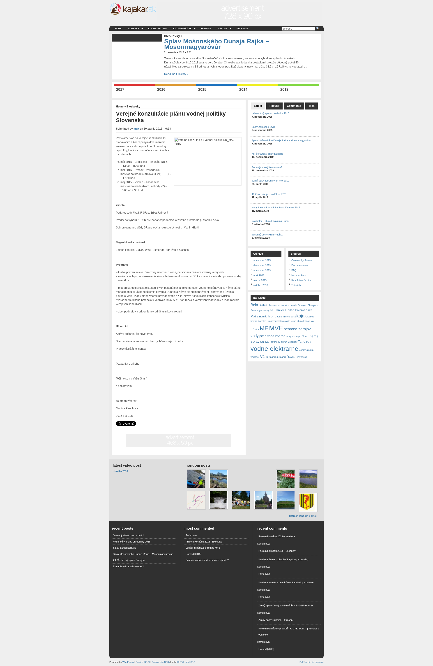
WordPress (128, 662)
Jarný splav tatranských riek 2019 (270, 180)
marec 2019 (260, 280)
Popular (274, 105)
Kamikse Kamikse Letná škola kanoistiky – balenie (285, 582)
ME (264, 328)
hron (271, 316)
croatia (293, 305)
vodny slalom (306, 350)
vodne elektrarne (274, 348)
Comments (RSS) (161, 662)
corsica (285, 305)
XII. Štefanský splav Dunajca (267, 153)
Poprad (280, 336)
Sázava (264, 341)
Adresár (133, 28)
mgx (136, 128)
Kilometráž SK (182, 28)
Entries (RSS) (143, 662)
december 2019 (262, 265)
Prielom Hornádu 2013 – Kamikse (276, 536)
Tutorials (296, 285)
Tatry (301, 341)
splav (255, 341)
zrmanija (271, 357)
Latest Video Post (127, 465)
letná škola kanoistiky (302, 321)
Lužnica (255, 329)
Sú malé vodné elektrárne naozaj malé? (207, 560)
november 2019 (262, 270)
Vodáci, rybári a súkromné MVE (203, 547)
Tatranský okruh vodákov (283, 341)
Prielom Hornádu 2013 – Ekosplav (277, 551)
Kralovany (272, 321)
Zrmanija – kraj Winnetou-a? (267, 167)
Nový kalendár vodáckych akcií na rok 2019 (276, 207)
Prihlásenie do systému (311, 662)
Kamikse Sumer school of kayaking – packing (283, 559)
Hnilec (280, 310)
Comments (294, 105)
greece (263, 310)
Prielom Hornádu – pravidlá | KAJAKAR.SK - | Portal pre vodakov (288, 631)
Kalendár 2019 (157, 28)
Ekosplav (313, 305)
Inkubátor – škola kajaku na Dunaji (270, 221)
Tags (312, 105)
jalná (293, 316)
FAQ (293, 270)
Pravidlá (242, 28)
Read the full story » (176, 74)
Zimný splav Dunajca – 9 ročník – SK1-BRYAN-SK (285, 605)
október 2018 (260, 285)
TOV (308, 341)
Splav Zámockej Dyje (263, 127)
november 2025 (262, 260)
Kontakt (206, 28)
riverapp (296, 336)
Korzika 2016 (120, 471)
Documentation (299, 265)
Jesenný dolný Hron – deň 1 (267, 234)
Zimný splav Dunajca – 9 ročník (275, 620)
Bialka (263, 305)
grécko (271, 310)
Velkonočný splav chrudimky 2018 (270, 113)
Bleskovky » (173, 36)
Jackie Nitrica (282, 316)
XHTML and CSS (186, 662)
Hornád (263, 316)
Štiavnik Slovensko (297, 357)
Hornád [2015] (193, 554)
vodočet (255, 357)
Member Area (298, 275)
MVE (276, 328)
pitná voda (266, 336)
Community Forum (301, 260)
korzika (262, 321)
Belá (254, 305)
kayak (254, 321)
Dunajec (302, 305)
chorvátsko (274, 305)
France (254, 310)
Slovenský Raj (310, 336)
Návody (223, 28)
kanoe (310, 316)
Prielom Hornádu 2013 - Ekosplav (204, 541)
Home (118, 28)
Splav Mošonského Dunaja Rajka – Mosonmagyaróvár (216, 44)
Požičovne (191, 535)
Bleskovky (133, 106)
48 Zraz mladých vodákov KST (269, 194)
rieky (288, 336)
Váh (263, 356)
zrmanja (281, 357)
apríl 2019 (258, 275)
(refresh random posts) (303, 516)
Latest (258, 105)
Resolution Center (301, 280)
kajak (301, 315)
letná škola (284, 321)
